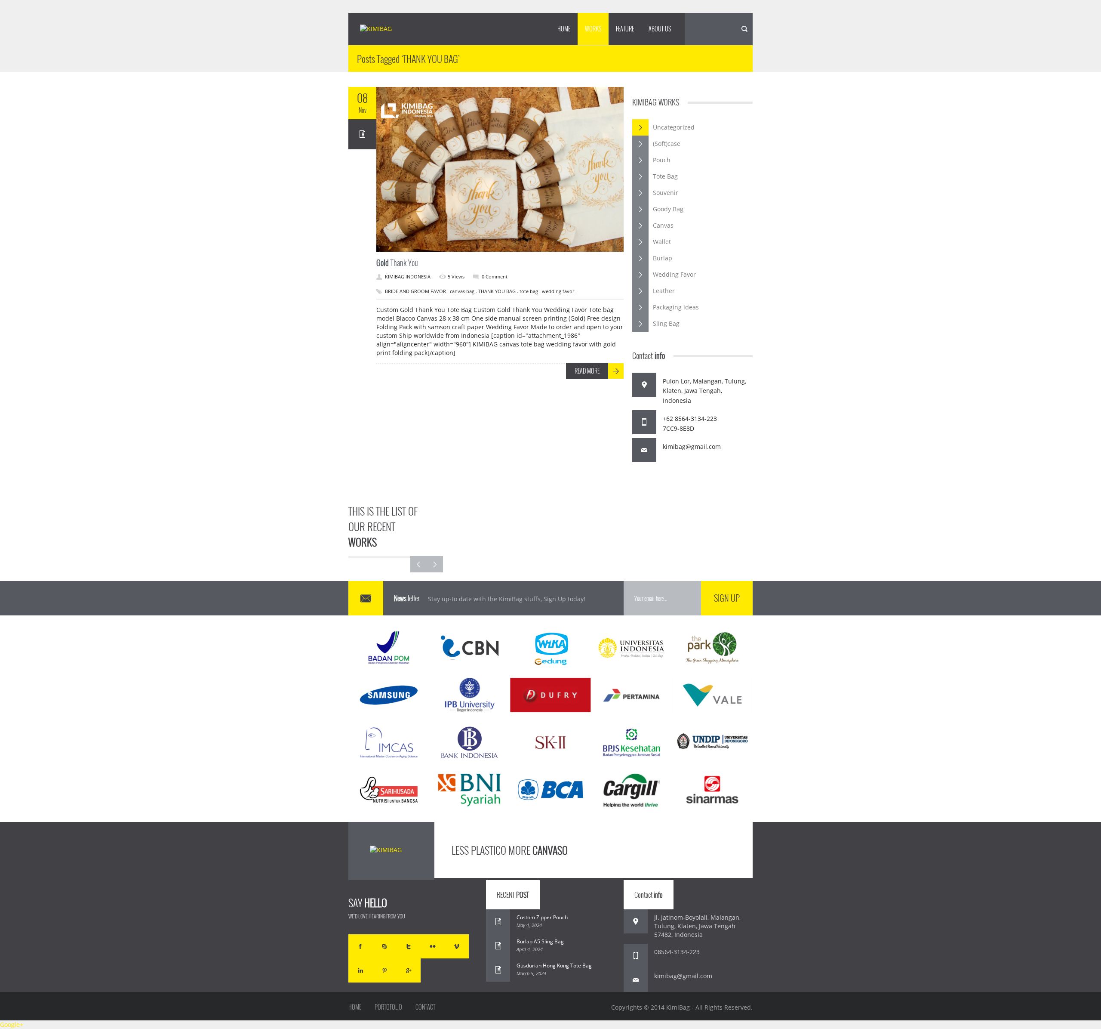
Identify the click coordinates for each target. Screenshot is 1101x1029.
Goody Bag (668, 209)
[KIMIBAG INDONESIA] (383, 29)
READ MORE (587, 370)
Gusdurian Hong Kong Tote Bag (554, 965)
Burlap (662, 258)
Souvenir (665, 192)
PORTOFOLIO (388, 1007)
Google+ (11, 1024)
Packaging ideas (676, 307)
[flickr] (433, 946)
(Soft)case (666, 143)
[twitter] (409, 946)
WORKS (593, 28)
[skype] (384, 946)
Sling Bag (666, 323)
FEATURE (625, 28)
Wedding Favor (674, 274)
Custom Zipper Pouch (542, 917)
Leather (664, 291)
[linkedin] (360, 970)
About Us (660, 28)
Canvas (663, 225)
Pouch (661, 160)
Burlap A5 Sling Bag (540, 941)
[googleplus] (409, 970)
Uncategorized (674, 127)
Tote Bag (665, 176)
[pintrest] (384, 970)
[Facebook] (360, 946)
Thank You (397, 262)
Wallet (662, 242)
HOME (563, 28)
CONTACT (425, 1007)
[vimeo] (457, 946)
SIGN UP (727, 597)
